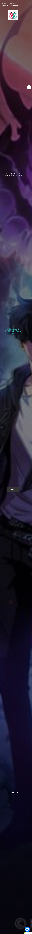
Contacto (14, 5)
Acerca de (13, 3)
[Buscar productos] (29, 87)
